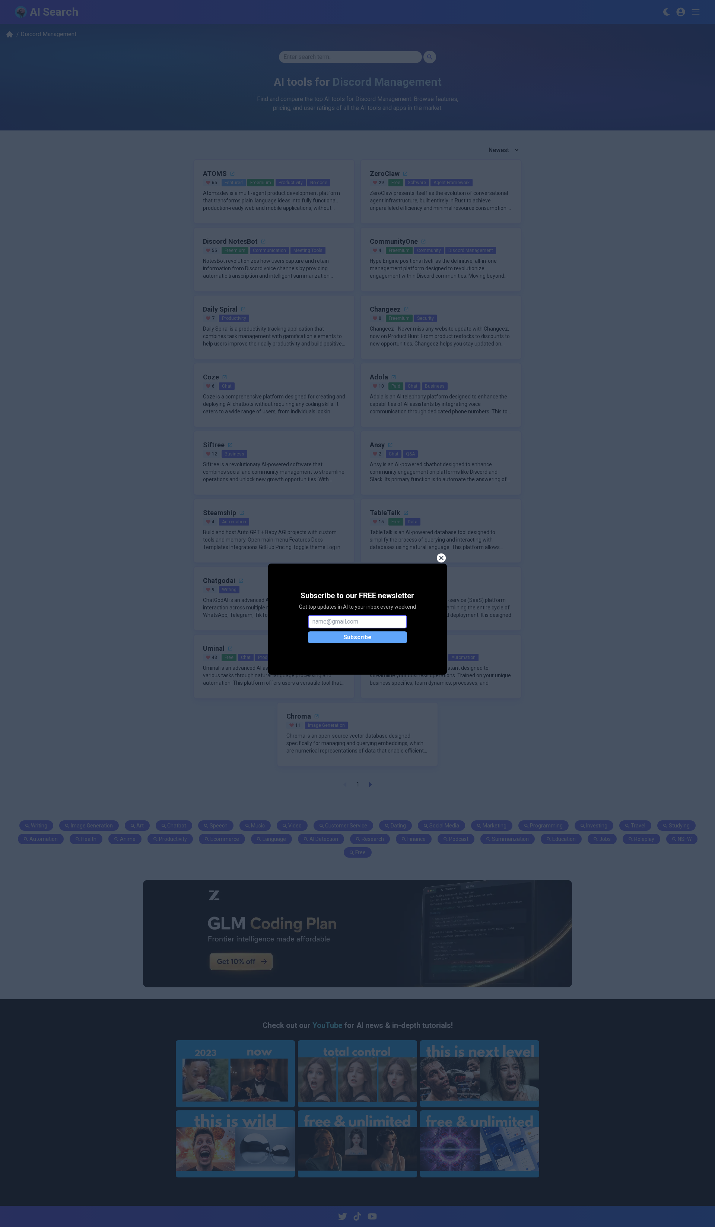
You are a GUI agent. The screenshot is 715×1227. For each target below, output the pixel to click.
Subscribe (357, 637)
